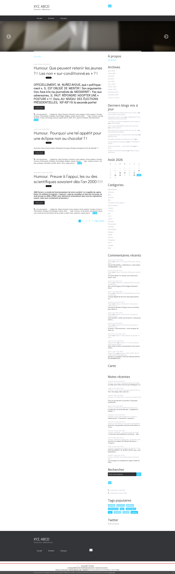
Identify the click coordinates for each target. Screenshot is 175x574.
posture (56, 118)
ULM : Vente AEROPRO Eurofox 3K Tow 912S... (123, 126)
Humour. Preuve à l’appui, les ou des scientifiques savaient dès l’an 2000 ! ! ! (68, 179)
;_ (137, 139)
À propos (63, 18)
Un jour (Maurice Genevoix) (117, 142)
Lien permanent (41, 114)
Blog (60, 114)
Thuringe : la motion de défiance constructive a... (124, 122)
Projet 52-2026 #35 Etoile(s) (117, 151)
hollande (117, 512)
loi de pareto (85, 211)
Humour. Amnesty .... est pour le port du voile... (123, 432)
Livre (109, 216)
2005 (70, 118)
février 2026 (112, 87)
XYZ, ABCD (41, 6)
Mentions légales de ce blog (75, 569)
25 (120, 175)
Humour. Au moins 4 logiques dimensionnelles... (124, 383)
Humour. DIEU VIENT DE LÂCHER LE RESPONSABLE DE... (123, 354)
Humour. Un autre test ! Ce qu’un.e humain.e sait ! (124, 398)
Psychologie (60, 116)
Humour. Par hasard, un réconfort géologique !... (124, 424)
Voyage (110, 245)
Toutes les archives (113, 98)
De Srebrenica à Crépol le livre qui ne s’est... (122, 113)
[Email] (110, 6)
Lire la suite (39, 108)
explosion (77, 213)
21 (134, 173)
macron (111, 505)
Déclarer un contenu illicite (62, 569)
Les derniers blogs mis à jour (73, 567)
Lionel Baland (115, 123)
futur (63, 163)
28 (134, 175)
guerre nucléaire (82, 118)
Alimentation (112, 189)
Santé (73, 116)
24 (115, 175)
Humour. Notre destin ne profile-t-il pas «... (123, 336)
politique (40, 163)
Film (109, 200)
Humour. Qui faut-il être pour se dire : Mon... (124, 262)
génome (130, 505)
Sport (110, 243)
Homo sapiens (91, 114)
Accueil (39, 18)
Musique (111, 221)
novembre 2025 (113, 95)
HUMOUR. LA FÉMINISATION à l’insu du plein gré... (124, 283)
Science (78, 116)
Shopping (111, 240)
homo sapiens (113, 509)
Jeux (109, 213)
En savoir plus (111, 572)
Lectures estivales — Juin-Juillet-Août (120, 146)
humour (94, 116)
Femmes (65, 114)
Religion (67, 116)
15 (139, 171)
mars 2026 (111, 84)
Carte (112, 366)
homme (126, 512)
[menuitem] (39, 18)
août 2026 (111, 71)
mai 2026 (111, 79)
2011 (74, 118)
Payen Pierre (112, 343)
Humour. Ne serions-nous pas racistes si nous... (123, 305)
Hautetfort (91, 565)
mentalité (47, 163)
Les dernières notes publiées (87, 567)
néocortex (120, 505)
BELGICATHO (112, 137)
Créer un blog (84, 565)
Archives (51, 18)
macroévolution (94, 118)
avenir (59, 163)
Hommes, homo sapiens (77, 114)
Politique (52, 116)
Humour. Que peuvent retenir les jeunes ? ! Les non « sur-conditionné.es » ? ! (68, 70)
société (100, 116)
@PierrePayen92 (113, 524)
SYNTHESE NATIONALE (116, 132)
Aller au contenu (6, 2)
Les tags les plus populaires (101, 567)
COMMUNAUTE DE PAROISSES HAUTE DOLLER (124, 118)
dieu (110, 512)
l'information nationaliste (116, 114)
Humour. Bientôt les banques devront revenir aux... (123, 458)
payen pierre (63, 118)
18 (120, 173)
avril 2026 (111, 81)
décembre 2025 (113, 92)
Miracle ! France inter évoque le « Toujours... (123, 417)
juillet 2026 (111, 73)
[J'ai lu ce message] (173, 572)
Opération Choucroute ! (116, 117)
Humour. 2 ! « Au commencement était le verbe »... (123, 343)
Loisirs (110, 219)
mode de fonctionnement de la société (50, 213)
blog (118, 569)
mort (122, 509)
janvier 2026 (112, 89)
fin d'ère (36, 118)
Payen (110, 262)
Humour (36, 116)
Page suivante (99, 221)
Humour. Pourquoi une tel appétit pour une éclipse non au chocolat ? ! (67, 135)
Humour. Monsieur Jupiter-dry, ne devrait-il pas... (124, 439)
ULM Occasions (116, 128)
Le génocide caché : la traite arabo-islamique (123, 135)
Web (82, 116)
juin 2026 (111, 76)
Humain (99, 114)
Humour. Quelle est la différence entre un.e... (123, 408)
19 (124, 173)
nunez (42, 118)
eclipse (90, 161)
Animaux (111, 192)
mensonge (48, 118)
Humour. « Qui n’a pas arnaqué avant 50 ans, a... (124, 390)
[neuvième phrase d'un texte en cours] (121, 139)
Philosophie (44, 116)
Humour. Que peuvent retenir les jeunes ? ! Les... (124, 448)
